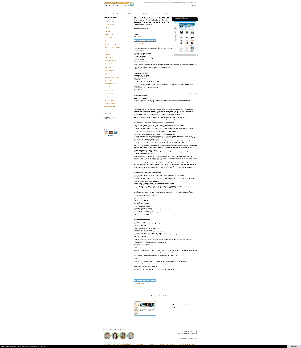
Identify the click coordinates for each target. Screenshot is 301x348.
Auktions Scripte (123, 343)
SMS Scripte (161, 344)
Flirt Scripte (150, 343)
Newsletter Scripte (135, 344)
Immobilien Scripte (107, 343)
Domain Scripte (137, 343)
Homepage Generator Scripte (170, 343)
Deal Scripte (130, 343)
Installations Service (182, 343)
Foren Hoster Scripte (158, 343)
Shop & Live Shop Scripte (152, 344)
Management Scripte (111, 344)
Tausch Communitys (179, 344)
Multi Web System (121, 344)
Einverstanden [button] (294, 346)
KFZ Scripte (190, 343)
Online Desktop (143, 344)
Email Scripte (144, 343)
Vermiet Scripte (188, 344)
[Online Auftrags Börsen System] (166, 307)
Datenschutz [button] (42, 346)
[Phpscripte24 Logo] (119, 6)
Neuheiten (128, 344)
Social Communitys (169, 344)
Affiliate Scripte (116, 343)
